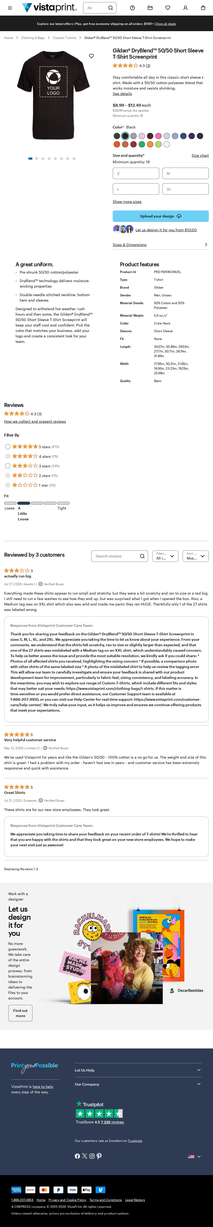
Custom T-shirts (64, 37)
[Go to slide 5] (55, 158)
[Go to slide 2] (37, 158)
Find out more (20, 1013)
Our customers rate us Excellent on (108, 1140)
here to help (43, 1086)
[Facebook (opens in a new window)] (77, 1156)
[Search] (110, 7)
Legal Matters (135, 1200)
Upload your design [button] (157, 216)
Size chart (200, 155)
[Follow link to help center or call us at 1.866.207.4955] (132, 7)
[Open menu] (10, 7)
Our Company (87, 1084)
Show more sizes (127, 201)
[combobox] (96, 7)
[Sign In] (185, 7)
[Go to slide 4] (49, 158)
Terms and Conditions (105, 1200)
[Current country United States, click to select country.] (195, 1157)
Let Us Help (85, 1070)
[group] (161, 181)
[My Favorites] (168, 7)
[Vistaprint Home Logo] (49, 7)
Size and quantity (128, 155)
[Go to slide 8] (74, 158)
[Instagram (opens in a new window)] (92, 1156)
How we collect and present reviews (35, 421)
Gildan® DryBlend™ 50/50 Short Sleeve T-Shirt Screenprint (127, 37)
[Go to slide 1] (30, 158)
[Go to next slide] (97, 100)
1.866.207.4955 (22, 1200)
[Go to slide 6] (61, 158)
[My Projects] (150, 7)
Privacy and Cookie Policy (67, 1200)
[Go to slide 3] (43, 158)
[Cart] (203, 7)
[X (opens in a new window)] (84, 1156)
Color (124, 127)
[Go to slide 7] (68, 158)
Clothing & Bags (33, 37)
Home (8, 37)
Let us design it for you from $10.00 (166, 230)
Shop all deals (165, 23)
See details (122, 93)
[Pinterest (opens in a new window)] (99, 1157)
